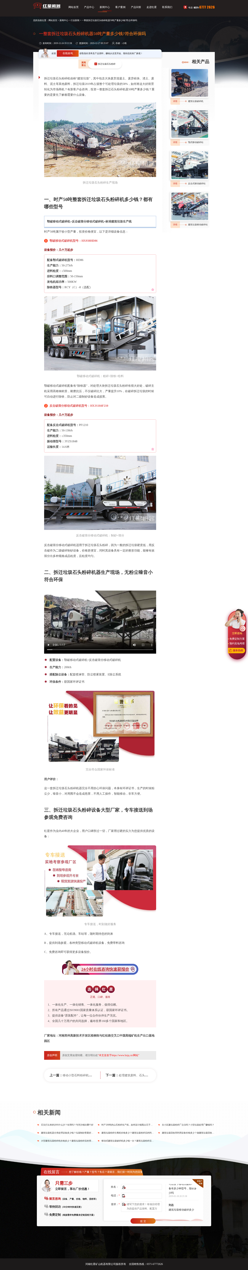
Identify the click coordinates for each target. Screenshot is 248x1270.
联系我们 (167, 7)
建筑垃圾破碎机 (195, 101)
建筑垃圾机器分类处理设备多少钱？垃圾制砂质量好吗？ (68, 1133)
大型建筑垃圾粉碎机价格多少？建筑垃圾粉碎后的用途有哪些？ (71, 1141)
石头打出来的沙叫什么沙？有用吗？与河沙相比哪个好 (67, 1125)
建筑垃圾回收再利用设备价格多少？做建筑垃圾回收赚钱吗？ (191, 1133)
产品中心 (89, 7)
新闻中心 (105, 7)
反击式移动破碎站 (197, 183)
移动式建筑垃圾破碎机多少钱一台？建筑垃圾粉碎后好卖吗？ (130, 1141)
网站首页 (73, 7)
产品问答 (136, 7)
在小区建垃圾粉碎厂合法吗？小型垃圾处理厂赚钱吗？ (188, 1125)
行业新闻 (75, 20)
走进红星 (152, 7)
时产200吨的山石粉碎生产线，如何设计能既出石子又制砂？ (130, 1125)
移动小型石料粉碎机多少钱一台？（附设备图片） (95, 1075)
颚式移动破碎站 (195, 142)
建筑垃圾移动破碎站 (198, 224)
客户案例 (120, 7)
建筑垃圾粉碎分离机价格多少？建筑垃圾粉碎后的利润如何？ (130, 1133)
